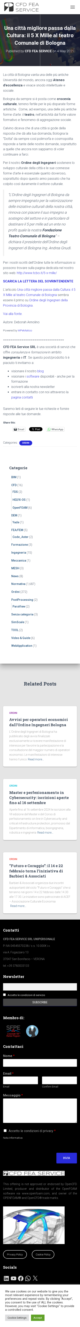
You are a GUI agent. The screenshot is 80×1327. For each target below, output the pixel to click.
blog (40, 371)
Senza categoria (22, 614)
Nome (9, 1056)
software (32, 376)
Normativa (18, 584)
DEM (14, 515)
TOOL (14, 630)
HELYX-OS (19, 499)
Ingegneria (18, 552)
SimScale (17, 622)
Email (8, 1074)
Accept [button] (37, 1317)
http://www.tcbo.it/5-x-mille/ (37, 273)
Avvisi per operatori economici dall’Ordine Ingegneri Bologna (38, 722)
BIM (13, 477)
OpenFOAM (20, 507)
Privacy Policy (15, 1254)
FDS (15, 491)
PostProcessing (22, 599)
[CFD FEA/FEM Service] (24, 7)
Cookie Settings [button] (17, 1317)
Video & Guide (20, 638)
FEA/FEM (17, 530)
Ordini (25, 443)
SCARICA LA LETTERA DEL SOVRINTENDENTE (38, 281)
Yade (16, 522)
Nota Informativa (13, 1137)
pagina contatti (22, 397)
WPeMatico (25, 330)
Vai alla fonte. (13, 314)
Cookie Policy (43, 1254)
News (15, 576)
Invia (66, 1158)
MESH (15, 568)
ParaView (19, 606)
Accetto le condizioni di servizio (26, 995)
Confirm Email (50, 1086)
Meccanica (18, 560)
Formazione (19, 544)
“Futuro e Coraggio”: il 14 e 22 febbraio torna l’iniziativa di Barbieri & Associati (36, 870)
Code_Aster (21, 537)
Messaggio (13, 1095)
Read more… (36, 759)
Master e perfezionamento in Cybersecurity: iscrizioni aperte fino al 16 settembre (39, 797)
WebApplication (21, 645)
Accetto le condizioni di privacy (32, 1131)
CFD (14, 485)
